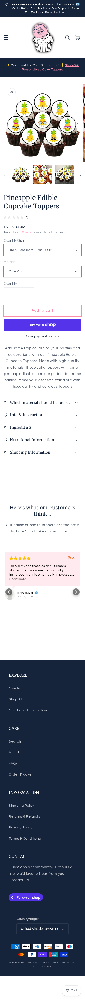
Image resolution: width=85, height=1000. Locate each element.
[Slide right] (77, 123)
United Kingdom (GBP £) (39, 928)
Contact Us (19, 880)
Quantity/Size (14, 240)
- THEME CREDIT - (61, 963)
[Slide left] (7, 123)
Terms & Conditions (25, 838)
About (14, 752)
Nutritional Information (28, 710)
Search (15, 741)
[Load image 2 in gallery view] (42, 174)
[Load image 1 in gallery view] (20, 174)
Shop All (16, 699)
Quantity (10, 283)
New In (14, 688)
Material (10, 262)
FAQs (13, 763)
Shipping (28, 232)
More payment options (42, 336)
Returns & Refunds (24, 816)
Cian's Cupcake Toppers (34, 963)
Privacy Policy (20, 827)
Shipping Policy (22, 805)
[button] (6, 37)
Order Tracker (21, 774)
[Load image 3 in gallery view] (64, 174)
